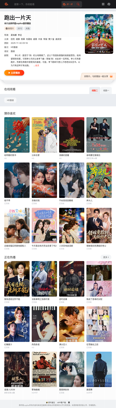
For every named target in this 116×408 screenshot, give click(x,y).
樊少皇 (51, 39)
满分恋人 (63, 344)
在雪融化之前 (92, 344)
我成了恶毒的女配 (94, 299)
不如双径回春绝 (66, 200)
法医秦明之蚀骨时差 (41, 299)
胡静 (18, 39)
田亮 (13, 39)
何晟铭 (29, 39)
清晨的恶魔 (64, 155)
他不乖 (7, 200)
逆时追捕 (63, 299)
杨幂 (23, 39)
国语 (13, 51)
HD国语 (10, 100)
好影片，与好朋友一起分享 (96, 76)
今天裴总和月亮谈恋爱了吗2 (44, 245)
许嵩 (40, 39)
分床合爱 (36, 155)
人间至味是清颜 (66, 245)
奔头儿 (89, 200)
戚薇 (35, 39)
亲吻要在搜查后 (93, 155)
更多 (105, 257)
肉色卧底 (36, 344)
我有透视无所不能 (12, 299)
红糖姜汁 (8, 344)
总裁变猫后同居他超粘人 (15, 245)
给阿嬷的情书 (10, 155)
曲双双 (58, 39)
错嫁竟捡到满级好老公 (96, 245)
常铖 (45, 39)
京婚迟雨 (36, 200)
